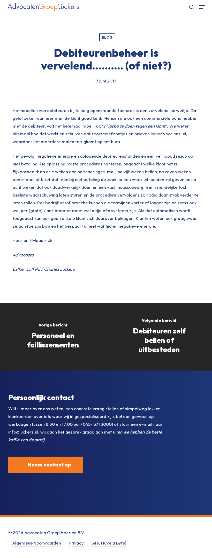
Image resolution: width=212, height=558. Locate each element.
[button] (202, 7)
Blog (107, 37)
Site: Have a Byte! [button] (109, 543)
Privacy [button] (76, 543)
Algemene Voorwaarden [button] (36, 543)
